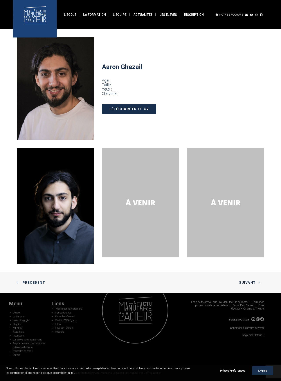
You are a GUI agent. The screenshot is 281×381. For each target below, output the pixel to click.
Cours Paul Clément (65, 316)
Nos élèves (18, 332)
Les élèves (168, 14)
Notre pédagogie (21, 320)
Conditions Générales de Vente (247, 327)
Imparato (59, 332)
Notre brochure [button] (231, 14)
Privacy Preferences (232, 370)
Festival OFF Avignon (65, 320)
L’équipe (119, 14)
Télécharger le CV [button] (129, 109)
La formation (94, 14)
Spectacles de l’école (23, 351)
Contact (16, 355)
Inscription (194, 14)
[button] (246, 14)
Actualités (143, 14)
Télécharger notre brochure (68, 309)
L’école (70, 14)
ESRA (58, 324)
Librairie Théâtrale (64, 328)
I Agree (262, 370)
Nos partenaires (63, 313)
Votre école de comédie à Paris (27, 339)
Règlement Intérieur (253, 335)
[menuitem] (70, 14)
